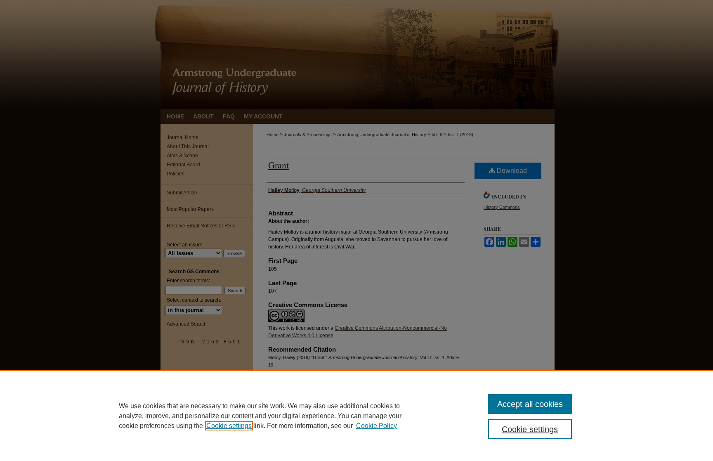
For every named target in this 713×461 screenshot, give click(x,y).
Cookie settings (229, 425)
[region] (356, 415)
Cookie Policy (376, 425)
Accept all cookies (530, 404)
